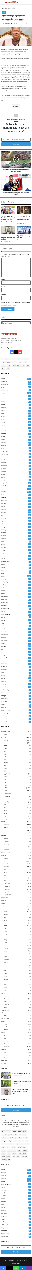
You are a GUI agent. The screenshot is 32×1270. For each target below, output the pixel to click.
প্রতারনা (4, 518)
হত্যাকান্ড (4, 538)
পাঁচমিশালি (4, 533)
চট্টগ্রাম (20, 362)
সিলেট (3, 410)
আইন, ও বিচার (5, 640)
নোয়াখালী (4, 442)
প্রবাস (3, 675)
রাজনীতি (4, 492)
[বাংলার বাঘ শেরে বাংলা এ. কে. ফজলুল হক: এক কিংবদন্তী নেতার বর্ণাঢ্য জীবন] (8, 230)
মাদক (18, 365)
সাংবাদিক (22, 365)
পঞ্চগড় (3, 419)
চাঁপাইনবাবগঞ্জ (5, 454)
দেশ (3, 495)
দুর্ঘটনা (3, 591)
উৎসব (3, 693)
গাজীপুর (3, 416)
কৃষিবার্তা (4, 535)
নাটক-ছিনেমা (5, 687)
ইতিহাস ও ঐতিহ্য (6, 710)
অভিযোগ (8, 359)
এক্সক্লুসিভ (4, 381)
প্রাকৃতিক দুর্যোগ (5, 562)
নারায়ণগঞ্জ (4, 431)
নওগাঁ (3, 573)
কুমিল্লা (3, 362)
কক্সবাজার (4, 434)
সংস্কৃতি (4, 695)
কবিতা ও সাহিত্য (5, 690)
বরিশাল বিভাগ (5, 602)
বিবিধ (3, 611)
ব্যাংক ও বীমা (5, 658)
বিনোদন (3, 678)
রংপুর (3, 413)
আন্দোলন (4, 550)
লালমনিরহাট (4, 465)
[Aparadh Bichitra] (11, 2)
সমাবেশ (3, 553)
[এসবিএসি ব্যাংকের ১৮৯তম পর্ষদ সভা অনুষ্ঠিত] (6, 1075)
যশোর (3, 480)
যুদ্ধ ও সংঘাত (5, 713)
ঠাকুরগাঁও (4, 468)
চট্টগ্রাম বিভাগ (5, 596)
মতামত (3, 643)
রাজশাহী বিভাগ (5, 608)
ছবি (3, 626)
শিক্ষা (3, 524)
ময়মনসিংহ (4, 422)
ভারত (14, 365)
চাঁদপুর (3, 457)
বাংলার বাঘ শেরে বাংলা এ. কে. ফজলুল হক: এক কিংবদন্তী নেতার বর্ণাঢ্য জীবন (8, 237)
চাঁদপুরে (3, 425)
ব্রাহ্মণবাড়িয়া (5, 451)
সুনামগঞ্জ (4, 445)
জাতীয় (3, 576)
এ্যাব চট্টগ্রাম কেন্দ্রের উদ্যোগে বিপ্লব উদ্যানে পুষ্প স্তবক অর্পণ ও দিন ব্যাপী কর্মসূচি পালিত (7, 217)
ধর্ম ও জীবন (4, 486)
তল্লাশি (4, 547)
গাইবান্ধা (4, 407)
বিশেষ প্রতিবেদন (5, 698)
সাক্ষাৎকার (4, 652)
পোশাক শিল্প (4, 667)
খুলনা (3, 448)
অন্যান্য (9, 8)
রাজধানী (4, 498)
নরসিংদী (4, 617)
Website (3, 294)
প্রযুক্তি (4, 544)
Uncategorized (6, 614)
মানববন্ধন (4, 530)
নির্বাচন (3, 521)
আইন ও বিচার (5, 582)
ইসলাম (27, 359)
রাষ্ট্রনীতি (4, 637)
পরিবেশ (3, 588)
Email (3, 287)
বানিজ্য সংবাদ (5, 661)
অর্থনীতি (4, 655)
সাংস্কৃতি (4, 684)
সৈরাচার (28, 365)
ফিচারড (3, 704)
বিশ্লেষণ (4, 649)
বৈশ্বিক (4, 506)
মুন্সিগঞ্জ (3, 477)
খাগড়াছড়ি (4, 474)
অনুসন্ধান (4, 512)
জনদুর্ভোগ (4, 501)
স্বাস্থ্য (3, 527)
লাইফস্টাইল (4, 716)
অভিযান (3, 359)
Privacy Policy (16, 1263)
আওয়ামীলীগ (15, 359)
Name (3, 279)
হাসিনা (8, 368)
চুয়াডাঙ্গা (4, 463)
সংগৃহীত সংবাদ (5, 634)
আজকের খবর (21, 359)
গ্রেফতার (14, 362)
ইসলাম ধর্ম (4, 483)
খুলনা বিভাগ (4, 605)
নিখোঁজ (3, 564)
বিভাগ (3, 593)
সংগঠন (3, 515)
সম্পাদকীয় (4, 646)
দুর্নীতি (25, 362)
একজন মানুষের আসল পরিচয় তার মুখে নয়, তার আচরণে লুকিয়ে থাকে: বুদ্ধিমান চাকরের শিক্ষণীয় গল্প (23, 218)
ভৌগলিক (4, 503)
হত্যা (3, 368)
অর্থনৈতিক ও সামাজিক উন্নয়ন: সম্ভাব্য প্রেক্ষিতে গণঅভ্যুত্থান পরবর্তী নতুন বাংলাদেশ (20, 1091)
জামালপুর (4, 471)
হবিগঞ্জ (3, 439)
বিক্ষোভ (3, 559)
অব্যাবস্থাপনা (5, 384)
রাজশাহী (4, 428)
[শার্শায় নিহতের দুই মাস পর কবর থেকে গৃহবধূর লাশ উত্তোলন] (6, 1083)
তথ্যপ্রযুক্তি (5, 722)
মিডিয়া (3, 620)
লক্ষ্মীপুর (3, 436)
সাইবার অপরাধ (5, 390)
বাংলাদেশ (16, 106)
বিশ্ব (3, 672)
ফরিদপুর (4, 707)
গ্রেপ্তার (8, 362)
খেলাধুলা (4, 681)
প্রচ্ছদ (13, 8)
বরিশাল (3, 405)
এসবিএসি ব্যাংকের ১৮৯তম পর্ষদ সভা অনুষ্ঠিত (21, 1073)
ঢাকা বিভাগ (4, 599)
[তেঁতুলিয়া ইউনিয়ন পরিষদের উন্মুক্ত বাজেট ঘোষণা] (24, 230)
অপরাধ (3, 378)
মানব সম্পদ (4, 664)
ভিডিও (3, 623)
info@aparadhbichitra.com (12, 348)
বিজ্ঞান (3, 567)
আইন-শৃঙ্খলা (5, 585)
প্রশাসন (4, 579)
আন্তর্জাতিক (4, 632)
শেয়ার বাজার (4, 669)
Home (5, 8)
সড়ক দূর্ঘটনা (4, 701)
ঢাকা (3, 399)
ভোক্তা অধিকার (5, 719)
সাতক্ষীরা (4, 460)
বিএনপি (9, 365)
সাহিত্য (3, 570)
